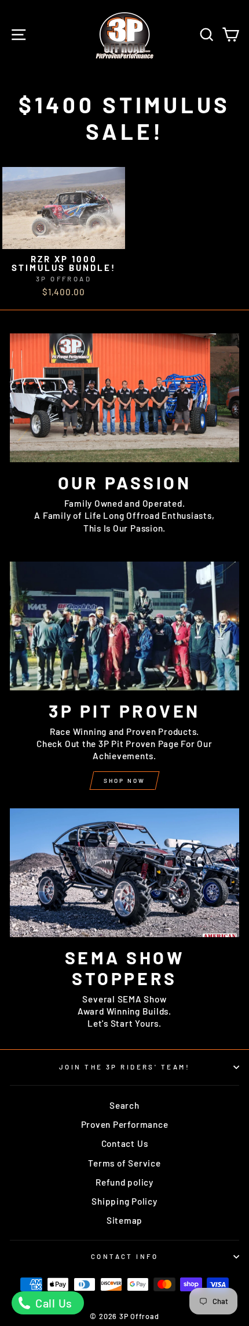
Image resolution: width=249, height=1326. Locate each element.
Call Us (52, 1303)
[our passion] (124, 397)
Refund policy (124, 1182)
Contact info (124, 1256)
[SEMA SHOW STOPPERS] (124, 872)
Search (124, 1105)
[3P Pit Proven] (124, 626)
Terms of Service (124, 1163)
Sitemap (124, 1220)
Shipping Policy (124, 1201)
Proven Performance (125, 1124)
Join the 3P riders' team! (124, 1067)
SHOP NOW (124, 780)
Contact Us (124, 1143)
